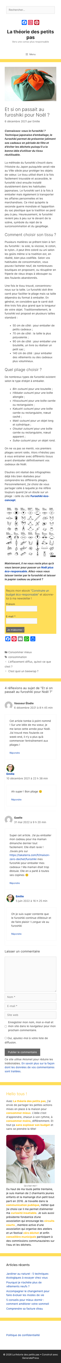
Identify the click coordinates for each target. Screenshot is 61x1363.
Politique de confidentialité (23, 1335)
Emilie (10, 773)
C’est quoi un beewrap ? (23, 671)
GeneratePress (30, 1357)
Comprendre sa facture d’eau (24, 1308)
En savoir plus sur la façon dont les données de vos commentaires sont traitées (29, 1067)
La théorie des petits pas (30, 34)
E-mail (10, 616)
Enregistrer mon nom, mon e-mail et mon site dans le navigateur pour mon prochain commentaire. (32, 1026)
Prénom (10, 604)
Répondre (15, 752)
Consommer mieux (20, 652)
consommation (17, 657)
